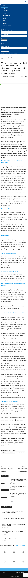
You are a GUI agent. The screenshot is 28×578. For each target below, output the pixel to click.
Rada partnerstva (6, 15)
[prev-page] (1, 500)
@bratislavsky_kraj (21, 545)
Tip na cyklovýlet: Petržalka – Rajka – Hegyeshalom (13, 518)
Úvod (2, 55)
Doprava (6, 55)
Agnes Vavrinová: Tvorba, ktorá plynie (10, 538)
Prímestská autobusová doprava (8, 454)
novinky (15, 452)
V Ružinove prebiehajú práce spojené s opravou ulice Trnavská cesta (21, 470)
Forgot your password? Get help (8, 42)
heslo (2, 38)
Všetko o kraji (5, 572)
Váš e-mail (3, 50)
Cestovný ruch (4, 497)
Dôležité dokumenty (20, 572)
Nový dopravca (21, 452)
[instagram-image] (4, 552)
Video (4, 21)
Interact (4, 18)
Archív (5, 8)
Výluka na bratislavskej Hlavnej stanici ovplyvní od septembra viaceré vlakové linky (18, 481)
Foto (4, 20)
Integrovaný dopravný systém (7, 452)
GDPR (2, 43)
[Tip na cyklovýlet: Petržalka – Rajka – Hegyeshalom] (5, 488)
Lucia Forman (4, 76)
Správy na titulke (15, 60)
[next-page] (2, 500)
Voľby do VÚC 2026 (7, 25)
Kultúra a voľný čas (4, 490)
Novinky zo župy (8, 60)
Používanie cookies (12, 574)
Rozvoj (4, 17)
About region (12, 572)
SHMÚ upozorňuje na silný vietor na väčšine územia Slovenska (7, 470)
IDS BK (14, 450)
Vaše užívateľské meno (6, 34)
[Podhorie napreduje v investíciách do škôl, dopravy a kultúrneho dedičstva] (5, 495)
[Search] (26, 2)
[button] (2, 2)
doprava (10, 450)
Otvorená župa (6, 10)
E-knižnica (5, 12)
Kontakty (5, 23)
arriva (6, 450)
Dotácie (4, 13)
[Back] (1, 27)
